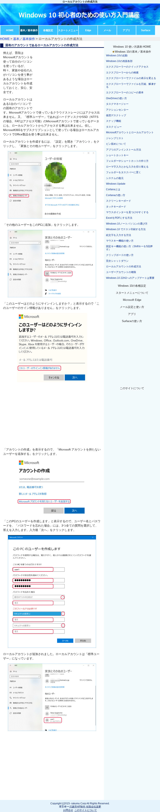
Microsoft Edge (132, 299)
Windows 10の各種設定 (132, 285)
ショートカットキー (117, 155)
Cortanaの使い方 (115, 195)
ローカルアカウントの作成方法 (123, 266)
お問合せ (68, 810)
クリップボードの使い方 (120, 255)
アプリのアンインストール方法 (123, 149)
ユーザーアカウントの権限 (121, 272)
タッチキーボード (116, 206)
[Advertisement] (69, 79)
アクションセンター (117, 109)
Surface (145, 30)
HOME (10, 30)
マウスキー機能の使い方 (120, 240)
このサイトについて (132, 388)
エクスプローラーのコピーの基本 (125, 92)
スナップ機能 (113, 121)
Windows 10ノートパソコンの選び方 (127, 223)
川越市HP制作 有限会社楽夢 (85, 806)
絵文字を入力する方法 (118, 235)
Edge (88, 30)
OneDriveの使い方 (116, 98)
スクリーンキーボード (118, 200)
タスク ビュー (114, 126)
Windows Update (115, 183)
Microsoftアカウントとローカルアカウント (130, 132)
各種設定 (48, 30)
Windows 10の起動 (117, 55)
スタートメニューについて (132, 292)
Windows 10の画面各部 (119, 61)
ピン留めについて (116, 143)
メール (107, 30)
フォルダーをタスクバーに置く (123, 172)
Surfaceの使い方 (132, 321)
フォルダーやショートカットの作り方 (127, 160)
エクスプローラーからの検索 (122, 72)
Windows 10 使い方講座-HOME (132, 46)
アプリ (126, 30)
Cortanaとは (113, 189)
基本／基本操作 (29, 30)
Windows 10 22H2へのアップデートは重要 (130, 277)
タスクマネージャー (117, 103)
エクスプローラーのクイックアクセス (127, 66)
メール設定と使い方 (132, 307)
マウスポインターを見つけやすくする (127, 212)
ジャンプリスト (115, 138)
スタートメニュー (68, 30)
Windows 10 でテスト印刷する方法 (126, 229)
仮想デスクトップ (116, 115)
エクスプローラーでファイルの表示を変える (131, 78)
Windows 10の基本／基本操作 (133, 51)
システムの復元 (115, 178)
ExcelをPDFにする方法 (119, 217)
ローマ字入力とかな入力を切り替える (127, 166)
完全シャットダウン (117, 260)
